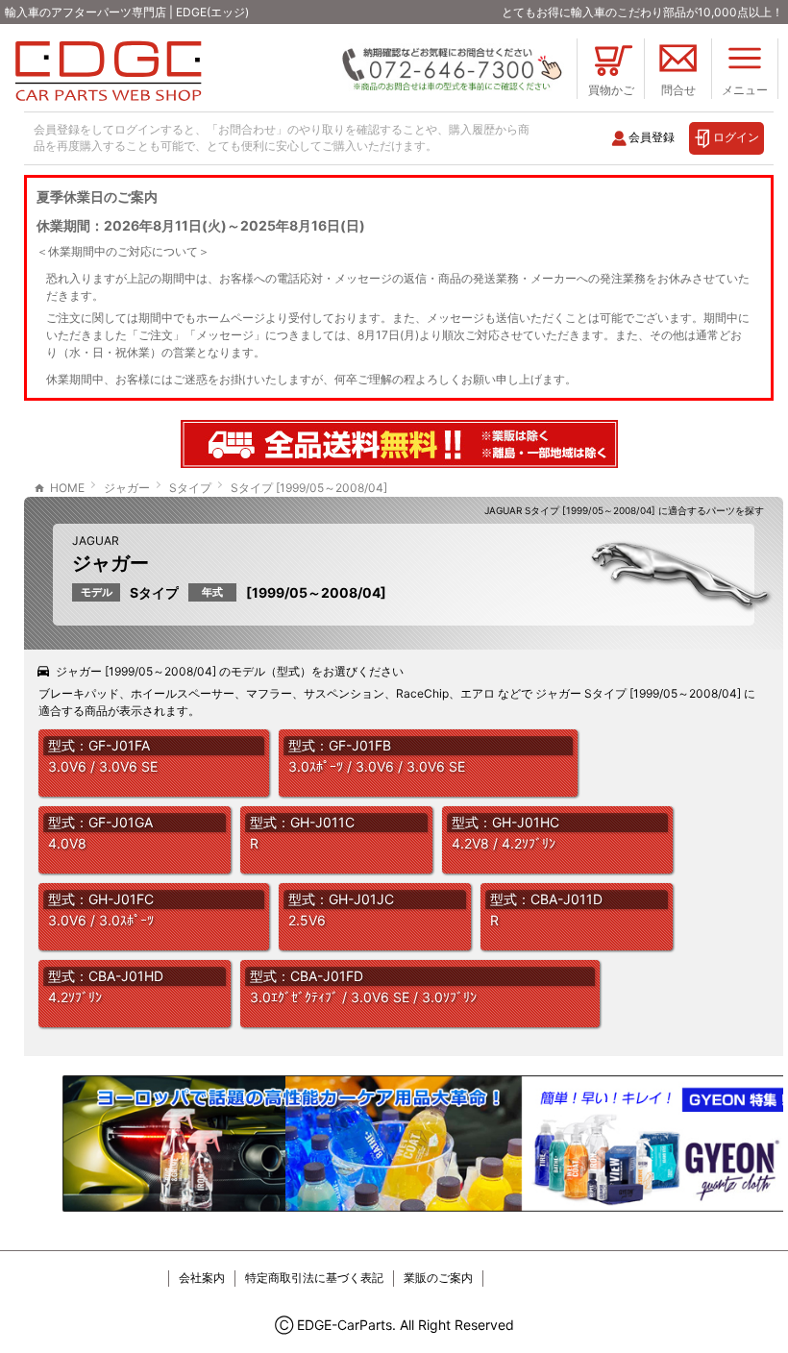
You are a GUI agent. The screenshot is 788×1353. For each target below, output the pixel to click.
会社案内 (202, 1277)
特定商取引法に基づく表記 (314, 1277)
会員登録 (651, 137)
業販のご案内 (438, 1277)
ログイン (736, 137)
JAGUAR (95, 540)
